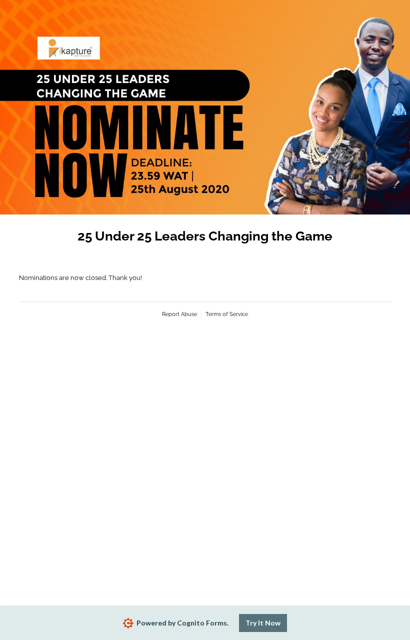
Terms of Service (227, 314)
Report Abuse (179, 314)
